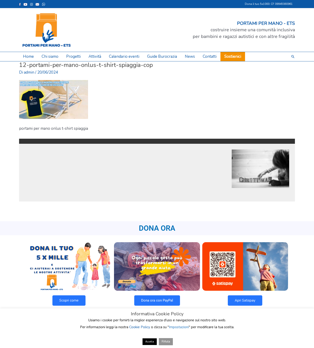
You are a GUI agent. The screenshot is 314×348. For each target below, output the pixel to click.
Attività (94, 56)
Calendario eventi (124, 56)
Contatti (210, 56)
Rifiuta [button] (166, 341)
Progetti (73, 56)
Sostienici (232, 56)
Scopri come (69, 300)
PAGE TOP (303, 333)
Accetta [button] (149, 341)
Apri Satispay (245, 300)
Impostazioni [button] (179, 327)
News (190, 56)
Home (28, 56)
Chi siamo (50, 56)
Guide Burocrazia (162, 56)
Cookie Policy (139, 327)
